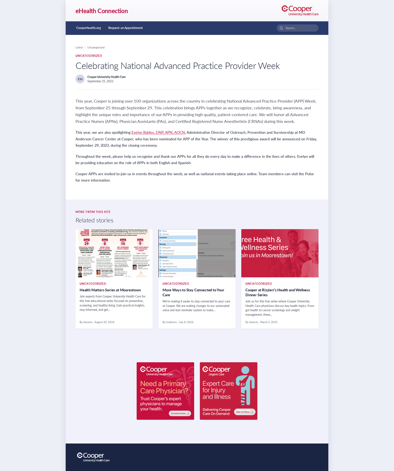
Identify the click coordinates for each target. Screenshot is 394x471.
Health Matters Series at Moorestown (110, 290)
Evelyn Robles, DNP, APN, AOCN (158, 132)
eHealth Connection (102, 10)
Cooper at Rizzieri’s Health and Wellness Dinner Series (277, 292)
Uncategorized (95, 47)
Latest (79, 47)
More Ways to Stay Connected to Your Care (193, 292)
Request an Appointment (125, 28)
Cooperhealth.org (88, 28)
